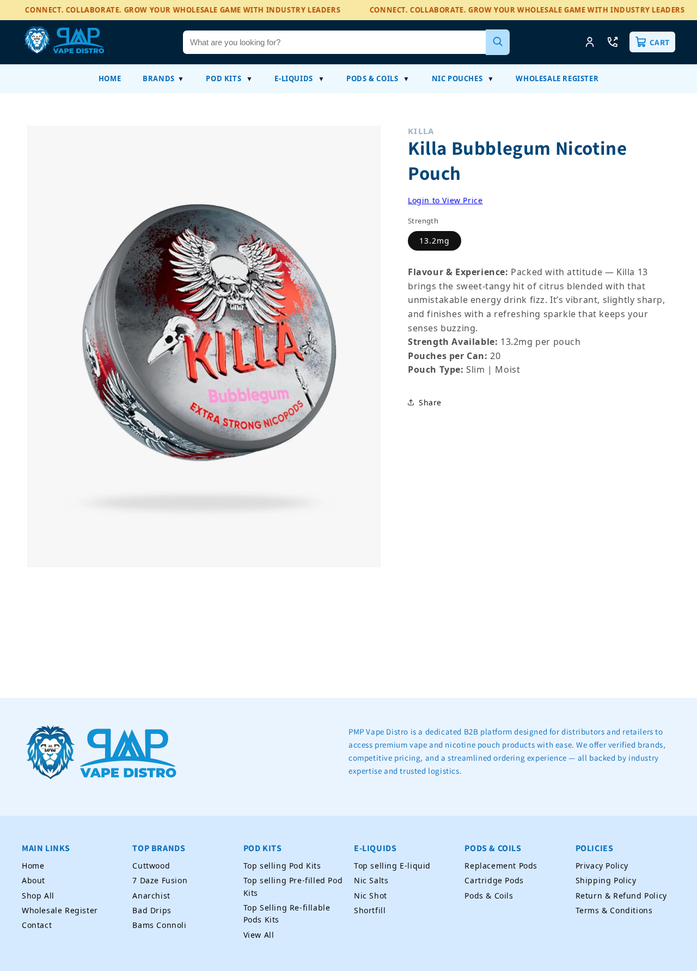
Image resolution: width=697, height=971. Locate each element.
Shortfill (370, 910)
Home (110, 78)
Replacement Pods (500, 865)
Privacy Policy (602, 865)
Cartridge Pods (493, 880)
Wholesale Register (557, 78)
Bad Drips (151, 910)
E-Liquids (293, 78)
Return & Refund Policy (621, 895)
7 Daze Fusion (159, 880)
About (33, 880)
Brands (159, 78)
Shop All (38, 895)
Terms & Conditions (614, 910)
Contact (37, 925)
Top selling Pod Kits (282, 865)
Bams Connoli (159, 925)
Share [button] (430, 402)
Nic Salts (371, 880)
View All (258, 935)
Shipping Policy (606, 880)
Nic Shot (370, 895)
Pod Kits (223, 78)
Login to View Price (445, 200)
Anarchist (151, 895)
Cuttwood (151, 865)
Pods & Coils (372, 78)
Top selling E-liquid (392, 865)
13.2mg (434, 240)
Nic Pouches (457, 78)
